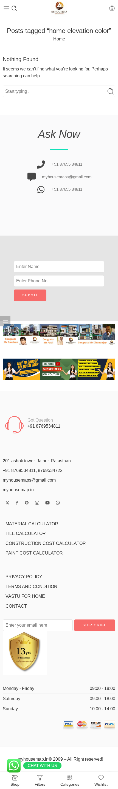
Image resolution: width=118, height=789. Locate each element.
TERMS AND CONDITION (31, 586)
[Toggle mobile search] (14, 8)
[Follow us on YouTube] (47, 502)
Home (59, 39)
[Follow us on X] (7, 503)
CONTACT (16, 606)
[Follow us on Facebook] (17, 503)
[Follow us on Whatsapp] (57, 502)
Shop (14, 784)
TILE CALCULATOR (25, 533)
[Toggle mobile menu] (6, 8)
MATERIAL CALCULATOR (31, 524)
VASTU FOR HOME (25, 596)
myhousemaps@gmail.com (29, 480)
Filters (40, 784)
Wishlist (101, 784)
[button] (8, 334)
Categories (69, 784)
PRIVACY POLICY (23, 576)
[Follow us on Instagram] (37, 502)
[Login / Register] (112, 8)
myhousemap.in (18, 489)
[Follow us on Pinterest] (27, 503)
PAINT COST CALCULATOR (34, 553)
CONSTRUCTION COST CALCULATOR (45, 543)
